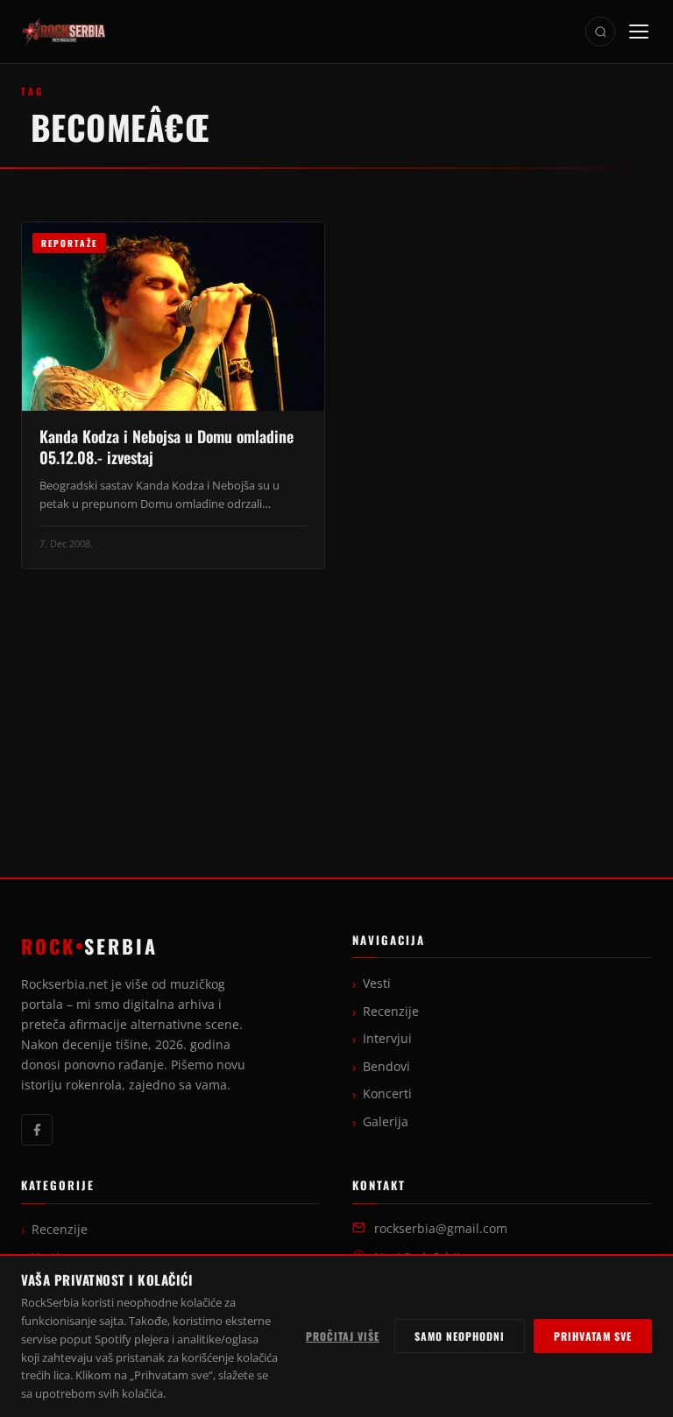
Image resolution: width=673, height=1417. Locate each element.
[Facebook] (37, 1130)
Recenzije (391, 1011)
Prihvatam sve (593, 1336)
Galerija (385, 1122)
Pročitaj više (342, 1336)
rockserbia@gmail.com (440, 1229)
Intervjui (387, 1039)
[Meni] (639, 31)
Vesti (377, 983)
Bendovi (386, 1067)
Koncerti (387, 1094)
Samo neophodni (459, 1336)
